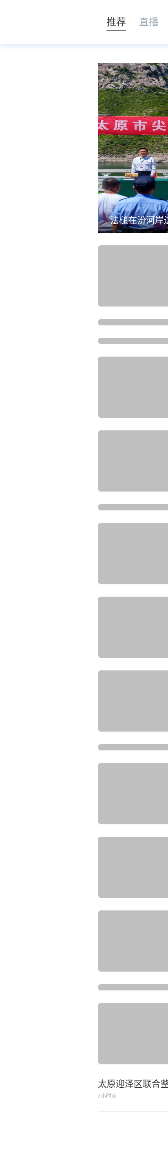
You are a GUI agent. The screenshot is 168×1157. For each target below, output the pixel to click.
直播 (149, 22)
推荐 (116, 22)
